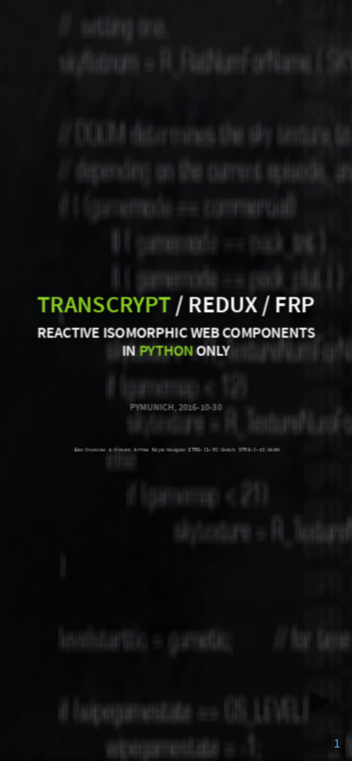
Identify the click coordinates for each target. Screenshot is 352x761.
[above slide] (292, 668)
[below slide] (292, 735)
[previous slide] (259, 701)
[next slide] (325, 701)
